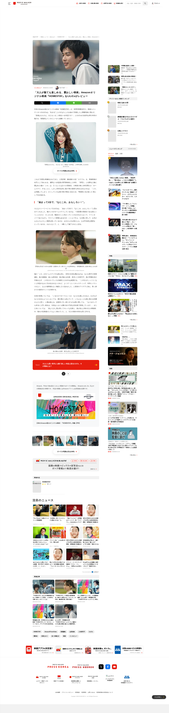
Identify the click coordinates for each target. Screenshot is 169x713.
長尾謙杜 (63, 631)
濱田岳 (35, 636)
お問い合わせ (91, 692)
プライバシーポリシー (67, 692)
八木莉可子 (82, 631)
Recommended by (86, 572)
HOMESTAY (64, 109)
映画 (64, 636)
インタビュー (73, 636)
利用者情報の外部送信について (105, 692)
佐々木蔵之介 (55, 636)
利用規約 (77, 692)
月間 (121, 153)
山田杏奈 (72, 631)
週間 (116, 153)
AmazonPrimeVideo (51, 631)
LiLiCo (91, 631)
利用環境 (83, 692)
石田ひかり (44, 636)
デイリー (111, 153)
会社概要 (57, 692)
